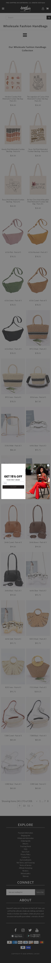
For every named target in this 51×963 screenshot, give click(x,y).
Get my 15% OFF (13, 487)
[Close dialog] (48, 465)
